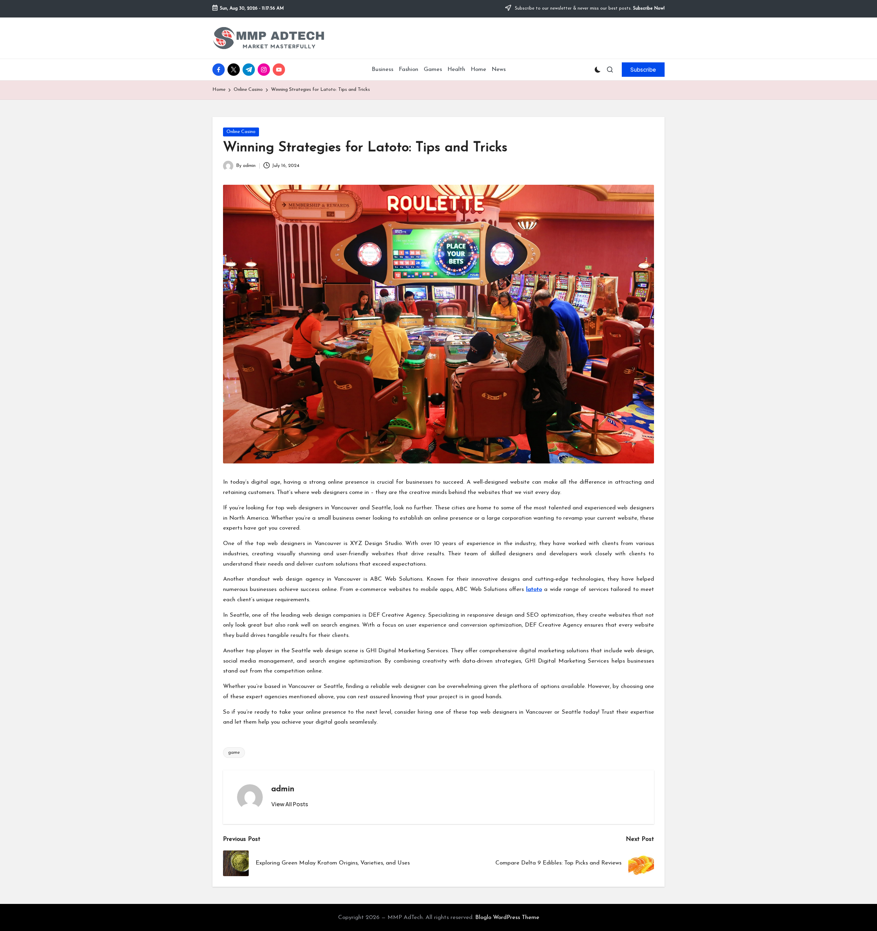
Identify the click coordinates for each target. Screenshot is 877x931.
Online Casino (241, 131)
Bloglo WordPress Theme (507, 917)
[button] (643, 69)
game (234, 752)
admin (282, 789)
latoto (534, 589)
